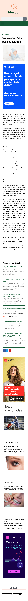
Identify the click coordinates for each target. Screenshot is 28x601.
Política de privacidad (7, 593)
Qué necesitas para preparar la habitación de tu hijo (11, 295)
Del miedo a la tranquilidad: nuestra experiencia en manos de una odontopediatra (13, 335)
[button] (2, 23)
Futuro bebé (5, 34)
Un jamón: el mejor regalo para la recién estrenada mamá (12, 267)
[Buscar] (25, 19)
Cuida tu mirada (8, 482)
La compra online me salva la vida (12, 321)
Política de (15, 593)
